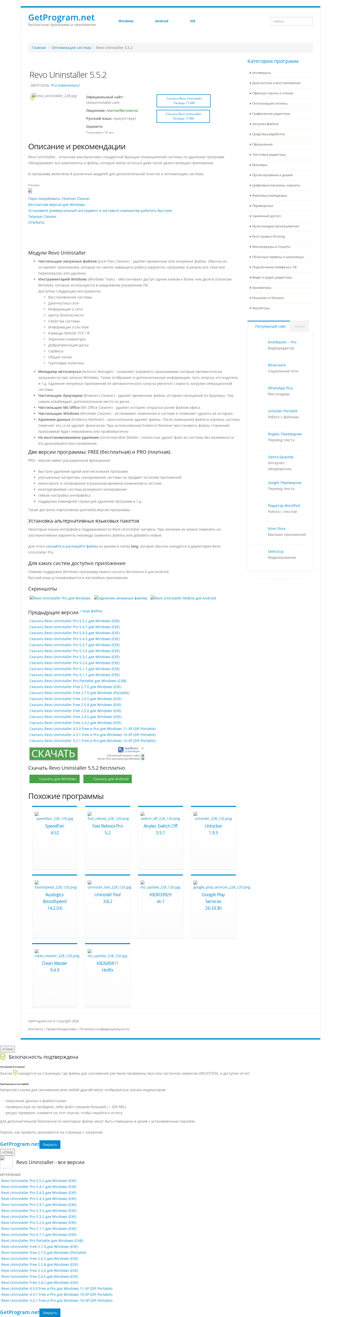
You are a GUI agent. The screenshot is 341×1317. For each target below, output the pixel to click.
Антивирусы (261, 73)
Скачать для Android (111, 778)
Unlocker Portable (283, 411)
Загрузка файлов (265, 124)
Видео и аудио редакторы (272, 277)
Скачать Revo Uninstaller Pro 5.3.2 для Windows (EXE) (74, 656)
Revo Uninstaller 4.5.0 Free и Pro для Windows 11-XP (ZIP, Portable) (56, 1288)
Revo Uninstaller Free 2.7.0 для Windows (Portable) (43, 1252)
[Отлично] (124, 127)
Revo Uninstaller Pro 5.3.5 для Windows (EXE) (38, 1210)
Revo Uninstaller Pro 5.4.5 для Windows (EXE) (38, 1192)
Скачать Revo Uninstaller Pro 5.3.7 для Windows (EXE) (74, 644)
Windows (126, 21)
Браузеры (259, 165)
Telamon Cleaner (42, 216)
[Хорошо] (120, 127)
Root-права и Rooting (268, 236)
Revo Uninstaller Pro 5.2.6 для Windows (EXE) (38, 1222)
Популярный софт (270, 326)
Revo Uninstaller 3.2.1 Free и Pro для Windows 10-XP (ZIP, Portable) (56, 1300)
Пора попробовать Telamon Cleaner (59, 198)
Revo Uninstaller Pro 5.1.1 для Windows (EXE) (38, 1234)
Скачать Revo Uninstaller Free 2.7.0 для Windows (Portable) (79, 692)
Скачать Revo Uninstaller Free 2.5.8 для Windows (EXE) (75, 704)
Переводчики (262, 206)
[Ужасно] (106, 127)
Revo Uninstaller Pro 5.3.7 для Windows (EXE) (38, 1204)
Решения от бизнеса (268, 298)
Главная (39, 47)
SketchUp (276, 551)
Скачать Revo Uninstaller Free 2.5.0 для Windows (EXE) (75, 710)
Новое (299, 326)
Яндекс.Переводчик (285, 434)
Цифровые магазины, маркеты (276, 185)
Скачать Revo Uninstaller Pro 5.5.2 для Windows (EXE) (74, 620)
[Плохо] (111, 127)
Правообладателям (61, 1029)
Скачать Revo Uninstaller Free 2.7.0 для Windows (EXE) (75, 686)
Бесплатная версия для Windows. (57, 204)
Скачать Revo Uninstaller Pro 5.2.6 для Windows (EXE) (74, 662)
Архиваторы (261, 288)
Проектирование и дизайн (272, 175)
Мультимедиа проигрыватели (275, 226)
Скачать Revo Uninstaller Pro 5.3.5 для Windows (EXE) (74, 650)
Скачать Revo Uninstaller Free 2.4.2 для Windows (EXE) (75, 722)
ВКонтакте (277, 365)
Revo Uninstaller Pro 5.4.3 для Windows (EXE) (38, 1198)
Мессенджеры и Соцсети (271, 247)
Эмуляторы (261, 308)
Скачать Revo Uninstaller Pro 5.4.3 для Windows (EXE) (74, 638)
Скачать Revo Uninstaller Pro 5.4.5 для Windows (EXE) (74, 632)
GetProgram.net (19, 1144)
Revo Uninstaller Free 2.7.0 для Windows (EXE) (39, 1246)
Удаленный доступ (266, 216)
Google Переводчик (284, 482)
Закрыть (50, 1144)
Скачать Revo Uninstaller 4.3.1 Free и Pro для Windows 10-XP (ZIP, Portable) (92, 734)
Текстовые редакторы (269, 154)
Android (161, 21)
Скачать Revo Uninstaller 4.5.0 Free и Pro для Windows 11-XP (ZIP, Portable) (92, 728)
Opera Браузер (281, 456)
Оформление (262, 144)
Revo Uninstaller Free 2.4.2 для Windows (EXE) (39, 1282)
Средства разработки (268, 134)
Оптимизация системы (71, 47)
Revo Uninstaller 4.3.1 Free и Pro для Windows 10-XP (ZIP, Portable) (56, 1294)
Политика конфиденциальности (104, 1029)
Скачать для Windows (57, 778)
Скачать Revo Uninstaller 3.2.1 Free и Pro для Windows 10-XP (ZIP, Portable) (92, 740)
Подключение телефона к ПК (274, 267)
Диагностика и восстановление (276, 83)
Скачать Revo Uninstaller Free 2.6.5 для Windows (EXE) (75, 698)
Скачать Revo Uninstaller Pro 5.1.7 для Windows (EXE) (74, 668)
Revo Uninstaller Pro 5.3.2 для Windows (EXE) (38, 1216)
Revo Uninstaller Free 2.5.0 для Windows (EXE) (39, 1270)
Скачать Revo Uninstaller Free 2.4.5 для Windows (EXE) (75, 716)
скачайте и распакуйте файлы (72, 546)
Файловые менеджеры (269, 195)
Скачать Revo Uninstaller (184, 100)
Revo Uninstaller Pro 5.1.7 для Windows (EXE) (38, 1228)
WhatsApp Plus (280, 388)
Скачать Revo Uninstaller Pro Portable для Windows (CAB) (77, 680)
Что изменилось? (65, 85)
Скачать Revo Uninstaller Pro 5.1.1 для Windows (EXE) (74, 674)
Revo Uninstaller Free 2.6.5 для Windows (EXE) (39, 1258)
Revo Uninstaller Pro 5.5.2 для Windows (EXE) (38, 1180)
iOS (192, 21)
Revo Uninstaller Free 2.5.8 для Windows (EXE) (39, 1264)
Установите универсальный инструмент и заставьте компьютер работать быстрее (100, 210)
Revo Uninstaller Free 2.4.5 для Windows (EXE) (39, 1276)
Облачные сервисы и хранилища (278, 257)
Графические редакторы (271, 114)
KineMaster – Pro (282, 342)
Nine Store (277, 528)
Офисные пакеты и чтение (272, 93)
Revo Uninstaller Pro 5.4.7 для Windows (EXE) (38, 1186)
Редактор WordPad (284, 505)
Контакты (35, 1029)
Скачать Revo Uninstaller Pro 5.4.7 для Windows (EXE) (74, 626)
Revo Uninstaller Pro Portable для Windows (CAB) (42, 1240)
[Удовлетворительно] (115, 127)
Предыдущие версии (53, 612)
